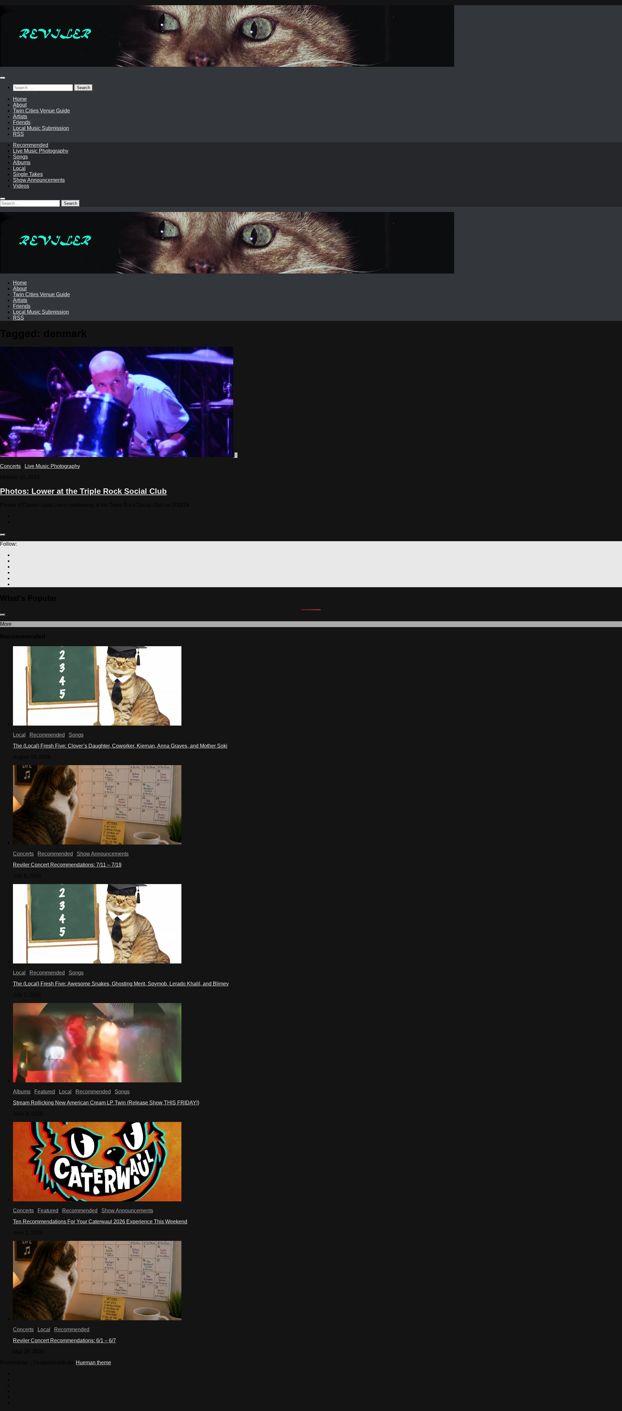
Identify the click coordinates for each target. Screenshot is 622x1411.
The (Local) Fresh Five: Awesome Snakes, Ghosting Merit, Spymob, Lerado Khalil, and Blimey (121, 983)
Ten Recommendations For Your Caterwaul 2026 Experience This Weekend (100, 1221)
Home (20, 99)
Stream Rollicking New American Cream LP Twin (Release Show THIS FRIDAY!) (106, 1102)
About (20, 105)
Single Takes (28, 174)
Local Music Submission (41, 128)
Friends (21, 122)
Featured (44, 1091)
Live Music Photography (40, 151)
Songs (20, 156)
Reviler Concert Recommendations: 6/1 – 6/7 (64, 1340)
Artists (20, 116)
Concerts (10, 466)
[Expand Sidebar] (2, 535)
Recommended (30, 145)
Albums (21, 162)
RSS (18, 134)
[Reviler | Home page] (227, 65)
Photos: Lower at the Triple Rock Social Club (83, 491)
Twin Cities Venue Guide (41, 110)
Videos (21, 186)
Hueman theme (93, 1362)
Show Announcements (39, 180)
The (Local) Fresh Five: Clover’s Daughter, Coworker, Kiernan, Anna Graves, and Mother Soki (120, 746)
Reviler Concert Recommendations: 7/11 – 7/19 (67, 865)
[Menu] (2, 78)
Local (19, 168)
